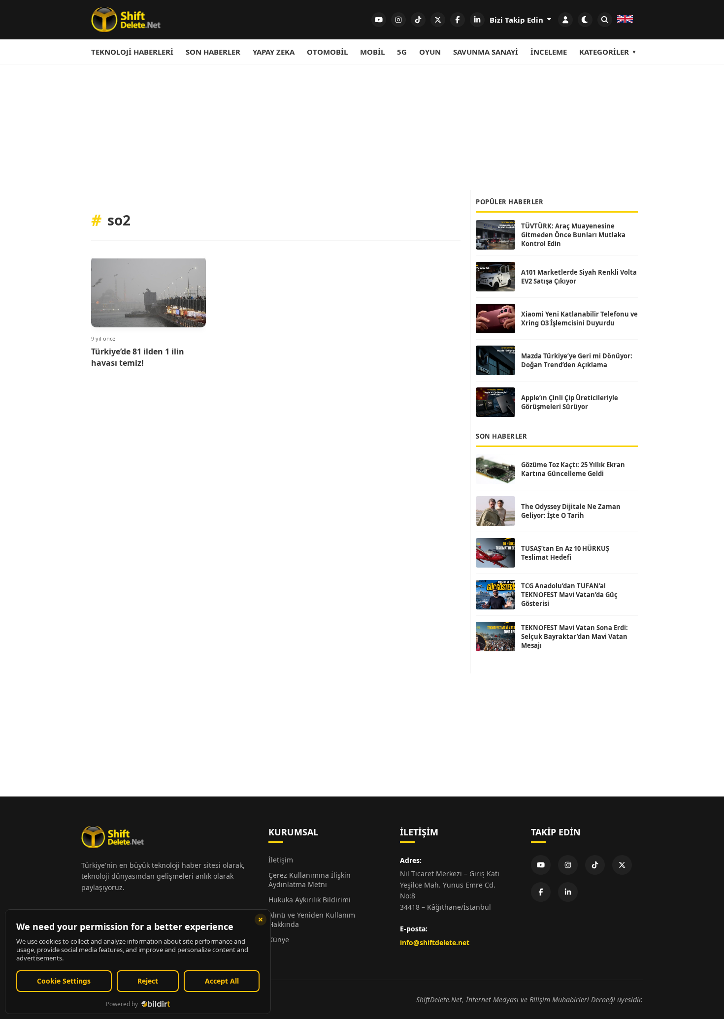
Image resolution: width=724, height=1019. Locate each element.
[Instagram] (568, 865)
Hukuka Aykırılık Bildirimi (309, 899)
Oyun (430, 52)
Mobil (372, 52)
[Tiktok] (595, 865)
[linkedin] (477, 19)
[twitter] (437, 19)
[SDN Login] (565, 19)
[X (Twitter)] (622, 865)
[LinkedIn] (568, 892)
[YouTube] (541, 865)
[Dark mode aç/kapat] (585, 19)
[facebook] (457, 19)
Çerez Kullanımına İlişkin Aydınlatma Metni (309, 879)
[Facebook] (541, 892)
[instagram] (398, 19)
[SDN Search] (604, 19)
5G (402, 52)
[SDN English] (625, 20)
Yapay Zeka (274, 52)
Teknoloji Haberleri (132, 52)
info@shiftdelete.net (434, 942)
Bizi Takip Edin (517, 20)
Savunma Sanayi (485, 52)
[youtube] (378, 19)
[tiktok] (418, 19)
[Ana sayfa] (126, 19)
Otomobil (327, 52)
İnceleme (548, 52)
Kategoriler (604, 52)
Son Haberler (213, 52)
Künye (278, 939)
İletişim (280, 859)
